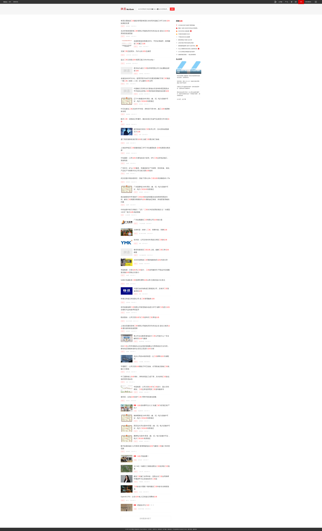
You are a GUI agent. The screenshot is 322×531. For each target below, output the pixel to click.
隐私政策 (170, 529)
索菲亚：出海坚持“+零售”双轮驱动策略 (138, 397)
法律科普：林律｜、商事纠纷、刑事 (150, 230)
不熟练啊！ (143, 456)
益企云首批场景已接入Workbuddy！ (138, 60)
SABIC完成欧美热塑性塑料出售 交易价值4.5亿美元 (143, 280)
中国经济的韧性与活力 (184, 34)
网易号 (122, 26)
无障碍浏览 (15, 1)
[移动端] (275, 2)
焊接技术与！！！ (145, 505)
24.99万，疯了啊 (181, 99)
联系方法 (155, 529)
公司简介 (150, 529)
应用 (10, 1)
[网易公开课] (281, 2)
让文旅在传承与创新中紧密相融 (186, 25)
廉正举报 (190, 529)
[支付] (292, 2)
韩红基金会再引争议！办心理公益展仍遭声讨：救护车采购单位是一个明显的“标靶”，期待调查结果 (188, 93)
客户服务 (165, 529)
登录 (301, 1)
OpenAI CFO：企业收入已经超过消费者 (139, 496)
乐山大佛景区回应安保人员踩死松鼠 (187, 48)
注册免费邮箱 (308, 1)
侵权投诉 (195, 529)
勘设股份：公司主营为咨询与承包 (140, 317)
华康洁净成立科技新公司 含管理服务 (138, 298)
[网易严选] (287, 2)
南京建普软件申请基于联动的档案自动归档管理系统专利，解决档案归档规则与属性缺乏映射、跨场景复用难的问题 (145, 199)
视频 (135, 411)
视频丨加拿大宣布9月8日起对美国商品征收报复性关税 (189, 28)
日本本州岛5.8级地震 (183, 31)
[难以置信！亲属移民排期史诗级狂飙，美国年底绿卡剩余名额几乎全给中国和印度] (188, 67)
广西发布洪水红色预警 (184, 37)
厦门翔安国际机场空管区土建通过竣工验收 (140, 139)
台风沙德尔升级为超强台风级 (186, 43)
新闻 (122, 215)
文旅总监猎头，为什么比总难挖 (136, 51)
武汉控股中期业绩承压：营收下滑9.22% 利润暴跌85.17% (145, 178)
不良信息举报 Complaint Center (180, 529)
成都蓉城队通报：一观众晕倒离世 (187, 54)
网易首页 (5, 1)
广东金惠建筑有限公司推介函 (148, 220)
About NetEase (143, 529)
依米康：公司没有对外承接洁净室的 (150, 240)
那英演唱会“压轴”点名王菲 (185, 40)
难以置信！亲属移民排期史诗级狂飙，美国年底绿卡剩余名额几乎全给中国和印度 (188, 70)
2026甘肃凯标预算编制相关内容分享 (151, 260)
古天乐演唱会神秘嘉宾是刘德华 (186, 51)
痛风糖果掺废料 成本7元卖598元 (186, 46)
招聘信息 (160, 529)
